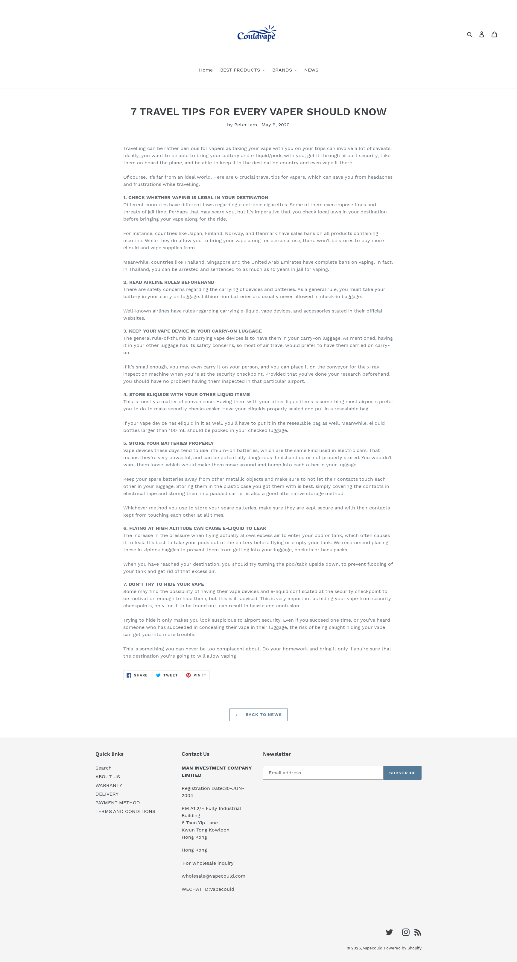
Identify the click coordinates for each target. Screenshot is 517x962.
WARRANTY (108, 785)
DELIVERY (106, 794)
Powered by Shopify (403, 948)
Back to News (263, 714)
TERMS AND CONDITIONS (125, 811)
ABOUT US (107, 776)
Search (103, 768)
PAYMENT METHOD (117, 802)
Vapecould (372, 948)
